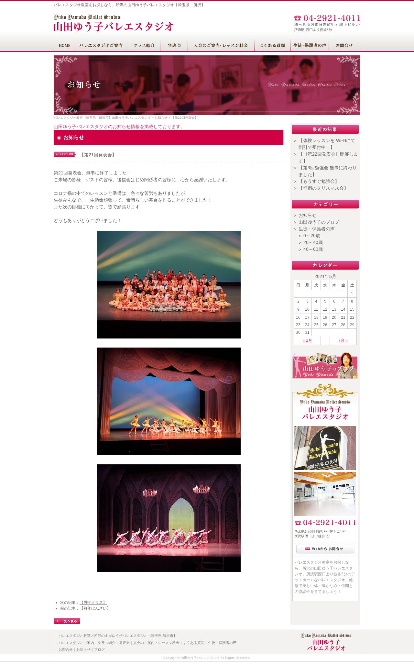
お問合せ (66, 649)
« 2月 (307, 340)
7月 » (343, 340)
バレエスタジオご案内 (76, 643)
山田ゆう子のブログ (319, 222)
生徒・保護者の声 (317, 228)
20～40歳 (313, 242)
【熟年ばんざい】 (95, 608)
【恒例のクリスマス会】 (323, 188)
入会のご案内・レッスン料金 (156, 643)
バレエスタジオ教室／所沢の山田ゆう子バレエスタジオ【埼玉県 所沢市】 (118, 635)
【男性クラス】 (93, 602)
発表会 (124, 643)
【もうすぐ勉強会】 (319, 181)
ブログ (99, 649)
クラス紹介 (106, 643)
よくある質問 (193, 643)
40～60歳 (313, 249)
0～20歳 (311, 235)
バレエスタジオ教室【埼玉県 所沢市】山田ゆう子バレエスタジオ (102, 117)
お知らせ (161, 117)
